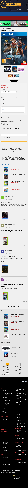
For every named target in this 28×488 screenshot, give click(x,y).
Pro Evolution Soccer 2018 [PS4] (18, 167)
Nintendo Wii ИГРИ (20, 461)
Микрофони (19, 417)
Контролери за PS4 (6, 421)
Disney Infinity (4, 429)
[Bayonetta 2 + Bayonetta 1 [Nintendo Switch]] (5, 297)
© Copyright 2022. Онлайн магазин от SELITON (10, 472)
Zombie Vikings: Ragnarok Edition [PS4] (18, 174)
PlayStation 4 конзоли (7, 408)
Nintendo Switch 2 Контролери (19, 456)
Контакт (6, 469)
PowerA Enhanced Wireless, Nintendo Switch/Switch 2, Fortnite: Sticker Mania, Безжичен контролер (18, 187)
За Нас (3, 469)
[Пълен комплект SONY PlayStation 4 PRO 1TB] (6, 348)
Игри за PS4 (9, 28)
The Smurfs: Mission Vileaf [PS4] (17, 181)
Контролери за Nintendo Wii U (21, 402)
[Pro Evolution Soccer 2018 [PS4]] (5, 169)
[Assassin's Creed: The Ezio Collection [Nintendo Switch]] (5, 242)
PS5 (2, 439)
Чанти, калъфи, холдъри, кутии (21, 424)
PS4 (2, 446)
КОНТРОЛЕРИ (4, 416)
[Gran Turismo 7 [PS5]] (6, 354)
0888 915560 (22, 9)
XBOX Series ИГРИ (20, 430)
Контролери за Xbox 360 (21, 393)
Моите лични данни (14, 480)
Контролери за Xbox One (21, 391)
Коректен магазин (6, 140)
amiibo (2, 427)
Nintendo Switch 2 (19, 452)
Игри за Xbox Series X (7, 399)
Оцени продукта (18, 128)
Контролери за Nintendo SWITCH (21, 398)
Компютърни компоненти (4, 434)
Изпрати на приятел (7, 128)
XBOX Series (18, 428)
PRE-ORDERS (5, 390)
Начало (2, 28)
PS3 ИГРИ (4, 456)
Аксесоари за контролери (22, 421)
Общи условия (22, 469)
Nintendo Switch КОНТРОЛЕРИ (19, 446)
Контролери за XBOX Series (20, 390)
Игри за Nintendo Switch (7, 391)
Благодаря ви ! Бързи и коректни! (9, 288)
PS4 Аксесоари (5, 452)
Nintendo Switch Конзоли (7, 412)
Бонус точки (17, 470)
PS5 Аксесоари (5, 442)
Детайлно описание (7, 134)
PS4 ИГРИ (4, 447)
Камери (18, 411)
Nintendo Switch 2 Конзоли (5, 411)
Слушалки (19, 408)
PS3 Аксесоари (5, 457)
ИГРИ (6, 28)
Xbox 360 (3, 461)
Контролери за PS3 (20, 387)
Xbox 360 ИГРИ (5, 462)
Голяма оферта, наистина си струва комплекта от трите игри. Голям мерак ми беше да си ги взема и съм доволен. (14, 260)
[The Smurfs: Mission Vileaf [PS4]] (5, 183)
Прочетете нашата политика (14, 478)
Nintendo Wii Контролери (21, 462)
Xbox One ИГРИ (19, 437)
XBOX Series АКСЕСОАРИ (21, 431)
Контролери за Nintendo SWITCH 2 (21, 395)
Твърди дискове (6, 436)
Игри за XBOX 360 (6, 401)
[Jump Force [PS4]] (14, 64)
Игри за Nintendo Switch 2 (8, 393)
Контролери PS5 (6, 419)
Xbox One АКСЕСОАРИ (21, 438)
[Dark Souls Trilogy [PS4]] (5, 270)
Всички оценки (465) (14, 306)
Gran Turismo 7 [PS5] (15, 353)
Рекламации (4, 470)
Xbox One (17, 435)
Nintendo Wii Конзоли (7, 414)
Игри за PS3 (5, 397)
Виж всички (3, 376)
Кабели (18, 419)
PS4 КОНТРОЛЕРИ (6, 450)
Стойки (18, 413)
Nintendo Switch (19, 442)
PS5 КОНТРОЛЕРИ (6, 443)
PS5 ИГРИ (4, 440)
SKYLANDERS (4, 431)
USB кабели (19, 420)
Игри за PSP (5, 404)
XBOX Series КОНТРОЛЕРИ (22, 433)
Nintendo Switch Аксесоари (19, 448)
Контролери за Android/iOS (19, 404)
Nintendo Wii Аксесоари (21, 463)
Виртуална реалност (21, 410)
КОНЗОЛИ (3, 407)
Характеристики (6, 137)
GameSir (4, 418)
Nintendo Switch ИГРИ (21, 444)
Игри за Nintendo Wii (7, 403)
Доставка (17, 469)
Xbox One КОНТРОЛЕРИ (21, 440)
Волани (18, 414)
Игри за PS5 (5, 394)
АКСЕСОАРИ (18, 407)
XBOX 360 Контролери (21, 426)
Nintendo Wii (18, 459)
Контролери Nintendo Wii (21, 399)
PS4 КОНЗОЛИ (5, 449)
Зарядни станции (20, 415)
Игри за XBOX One (6, 400)
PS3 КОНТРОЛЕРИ (6, 458)
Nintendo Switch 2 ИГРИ (21, 454)
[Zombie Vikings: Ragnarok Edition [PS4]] (5, 176)
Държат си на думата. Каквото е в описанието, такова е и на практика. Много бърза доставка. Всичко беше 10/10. (14, 206)
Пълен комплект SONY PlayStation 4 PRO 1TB (18, 347)
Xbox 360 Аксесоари (6, 464)
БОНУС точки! (11, 469)
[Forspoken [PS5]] (5, 216)
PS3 (2, 454)
